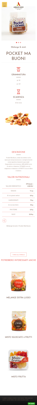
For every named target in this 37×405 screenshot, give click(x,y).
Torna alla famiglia (18, 254)
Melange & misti (12, 226)
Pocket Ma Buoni (25, 226)
